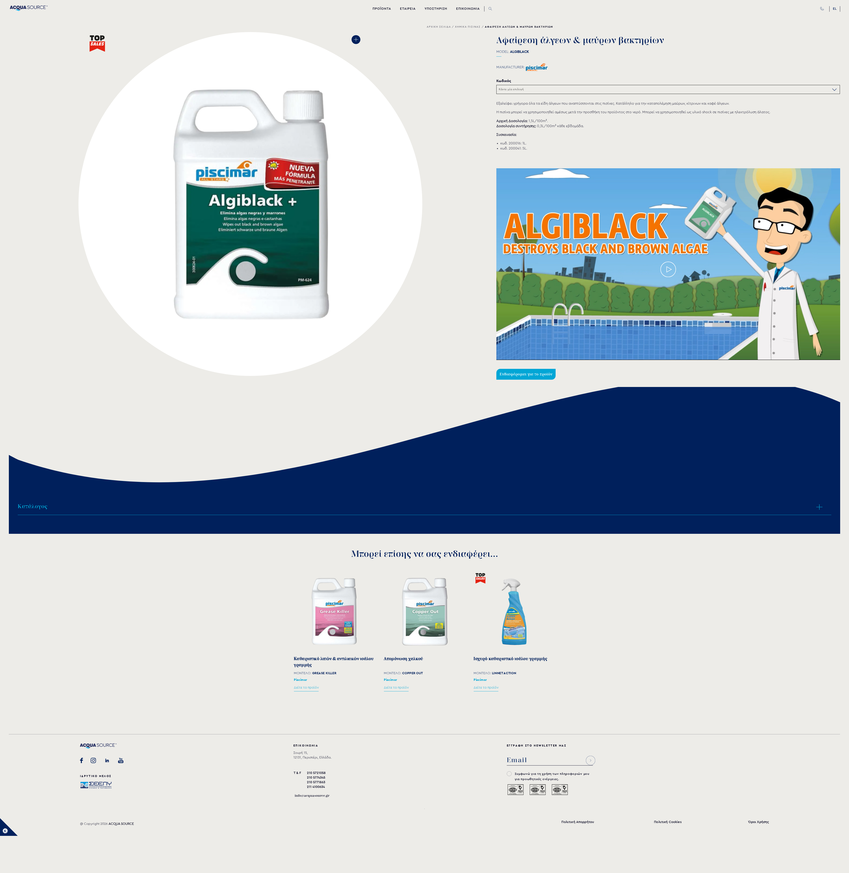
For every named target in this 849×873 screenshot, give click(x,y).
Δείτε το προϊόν (306, 687)
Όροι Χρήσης (758, 822)
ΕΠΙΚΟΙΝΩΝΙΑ (468, 8)
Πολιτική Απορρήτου (577, 822)
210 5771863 (316, 782)
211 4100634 (316, 787)
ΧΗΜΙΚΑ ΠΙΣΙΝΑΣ (468, 26)
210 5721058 (316, 773)
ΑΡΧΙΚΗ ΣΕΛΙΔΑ (439, 26)
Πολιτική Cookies (667, 822)
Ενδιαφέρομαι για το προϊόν (526, 374)
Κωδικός (503, 80)
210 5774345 (316, 777)
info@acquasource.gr (312, 795)
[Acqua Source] (29, 9)
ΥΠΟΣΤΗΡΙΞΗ (435, 8)
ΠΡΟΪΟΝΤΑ (382, 8)
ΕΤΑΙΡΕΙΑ (408, 8)
